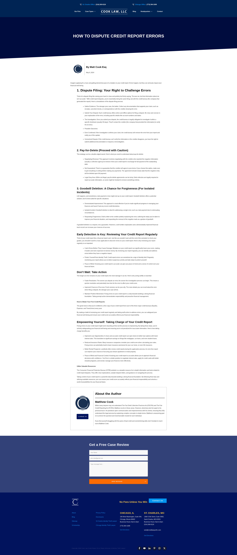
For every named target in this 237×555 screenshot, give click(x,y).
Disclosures (100, 517)
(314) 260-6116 (101, 4)
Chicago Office (140, 4)
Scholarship (76, 525)
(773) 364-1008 (152, 4)
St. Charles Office (88, 4)
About (74, 513)
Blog (73, 517)
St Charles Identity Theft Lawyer (106, 521)
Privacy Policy (100, 513)
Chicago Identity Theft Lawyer (105, 525)
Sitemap (74, 521)
